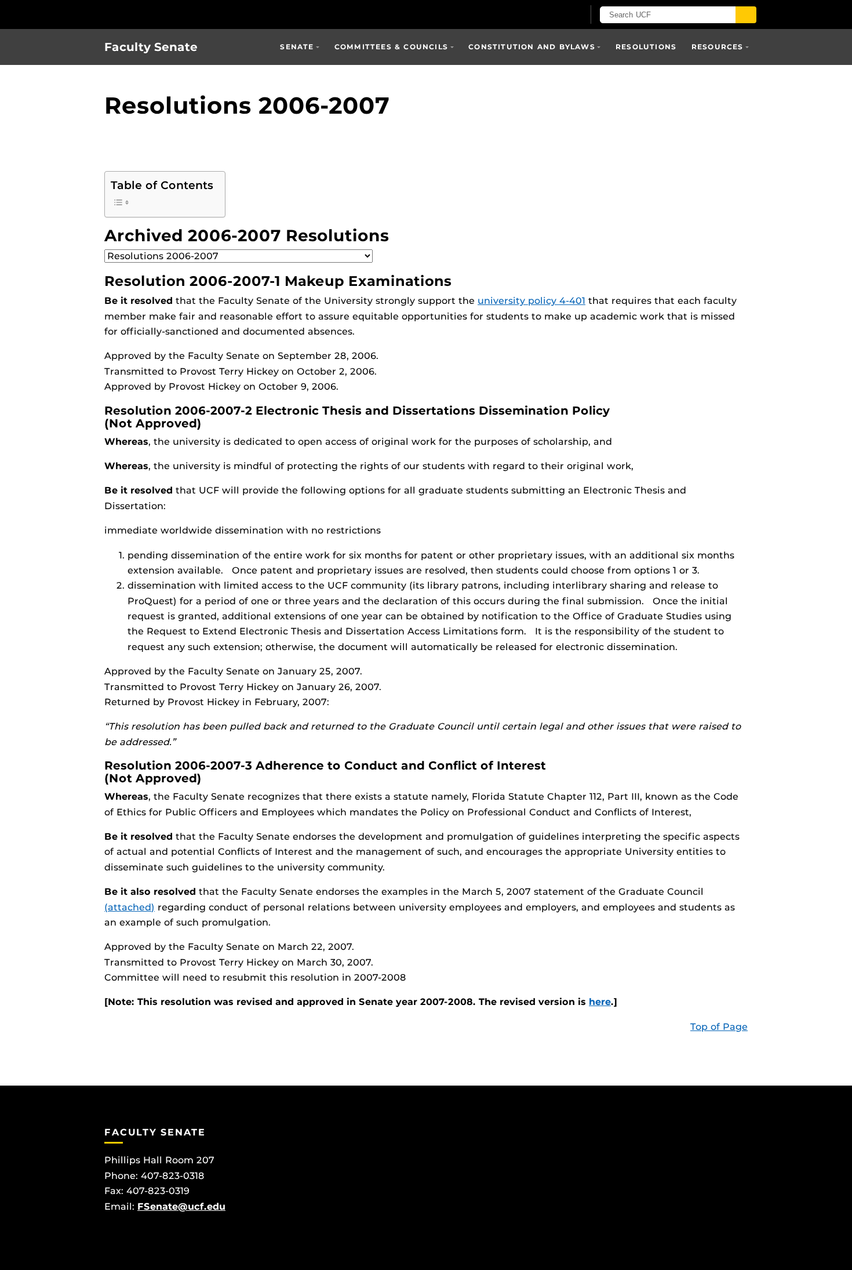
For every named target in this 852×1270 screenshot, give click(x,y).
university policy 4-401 (531, 300)
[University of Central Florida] (189, 14)
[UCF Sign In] (546, 15)
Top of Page (719, 1026)
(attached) (129, 907)
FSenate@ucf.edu (181, 1206)
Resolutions (646, 46)
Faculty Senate (151, 47)
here (600, 1001)
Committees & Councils (391, 46)
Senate (297, 46)
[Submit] (746, 14)
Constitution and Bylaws (531, 46)
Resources (717, 46)
